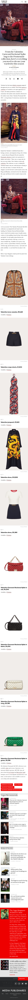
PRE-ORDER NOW (14, 956)
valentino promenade (7, 787)
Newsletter (24, 993)
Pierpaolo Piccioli (7, 784)
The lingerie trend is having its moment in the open (19, 881)
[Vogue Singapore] (4, 2)
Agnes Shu (15, 875)
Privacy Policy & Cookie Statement (15, 993)
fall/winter (18, 784)
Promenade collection (6, 157)
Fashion (14, 49)
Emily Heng (14, 805)
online (6, 768)
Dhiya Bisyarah (15, 67)
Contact (7, 993)
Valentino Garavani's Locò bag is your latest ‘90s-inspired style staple (17, 815)
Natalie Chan (15, 884)
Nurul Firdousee (16, 861)
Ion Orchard (11, 772)
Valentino (9, 314)
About (3, 993)
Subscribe (12, 974)
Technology (14, 894)
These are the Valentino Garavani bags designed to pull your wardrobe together (18, 801)
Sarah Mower (14, 841)
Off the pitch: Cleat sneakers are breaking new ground (19, 871)
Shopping (13, 867)
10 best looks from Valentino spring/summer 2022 (16, 838)
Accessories (12, 798)
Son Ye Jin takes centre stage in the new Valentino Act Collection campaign (18, 825)
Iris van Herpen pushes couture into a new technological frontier (18, 897)
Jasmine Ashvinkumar (16, 829)
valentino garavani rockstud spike (11, 789)
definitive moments (16, 85)
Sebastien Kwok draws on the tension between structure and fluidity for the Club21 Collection (18, 856)
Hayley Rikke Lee (15, 818)
